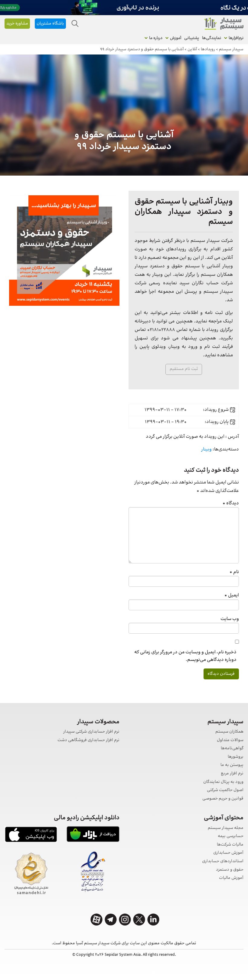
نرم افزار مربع (232, 774)
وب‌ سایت (229, 618)
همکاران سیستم (229, 732)
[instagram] (125, 920)
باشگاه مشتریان (50, 24)
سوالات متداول (230, 740)
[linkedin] (153, 920)
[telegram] (110, 920)
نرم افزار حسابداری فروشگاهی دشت (88, 740)
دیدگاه (231, 503)
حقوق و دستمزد (229, 870)
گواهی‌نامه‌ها (232, 749)
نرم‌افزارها (236, 38)
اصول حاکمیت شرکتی (225, 790)
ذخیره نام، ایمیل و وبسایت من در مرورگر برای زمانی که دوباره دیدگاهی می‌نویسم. (185, 656)
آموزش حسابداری (228, 853)
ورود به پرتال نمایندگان (223, 782)
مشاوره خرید (17, 24)
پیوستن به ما (231, 765)
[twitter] (139, 920)
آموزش (175, 38)
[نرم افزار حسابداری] (223, 23)
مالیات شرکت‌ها (230, 845)
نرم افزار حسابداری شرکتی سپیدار (91, 732)
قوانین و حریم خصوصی (222, 799)
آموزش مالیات (231, 878)
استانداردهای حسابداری (222, 861)
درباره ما (155, 38)
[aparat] (96, 920)
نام (234, 572)
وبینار (206, 449)
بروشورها (235, 757)
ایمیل (231, 595)
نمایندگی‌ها (211, 38)
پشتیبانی (191, 38)
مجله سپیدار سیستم (225, 828)
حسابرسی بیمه (230, 836)
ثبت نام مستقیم (184, 369)
